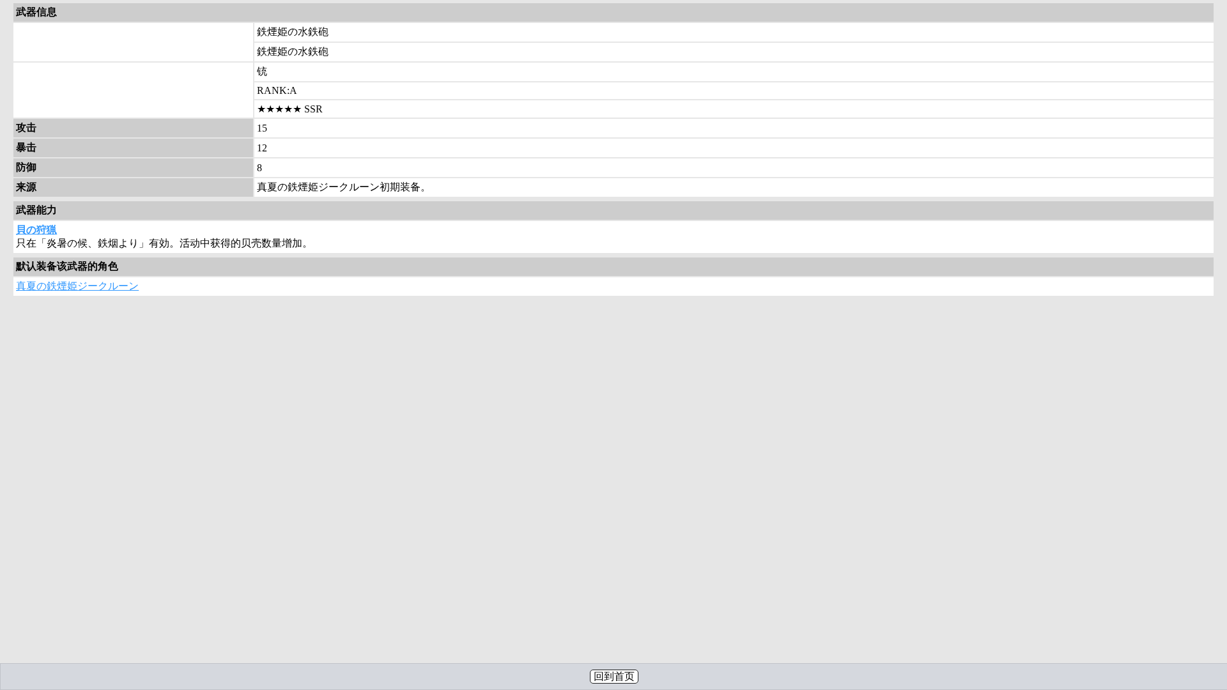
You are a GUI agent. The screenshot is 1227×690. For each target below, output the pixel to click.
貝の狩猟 (36, 229)
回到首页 (614, 676)
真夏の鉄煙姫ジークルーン (77, 285)
